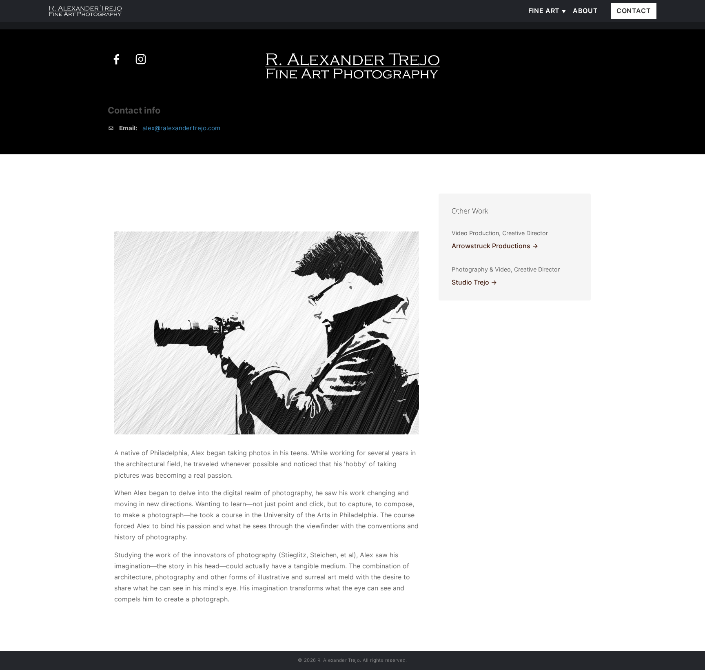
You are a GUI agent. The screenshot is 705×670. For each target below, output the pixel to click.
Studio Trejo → (474, 282)
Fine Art (544, 11)
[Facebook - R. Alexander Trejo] (116, 59)
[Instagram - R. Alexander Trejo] (140, 59)
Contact (633, 11)
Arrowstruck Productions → (495, 246)
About (585, 11)
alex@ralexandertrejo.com (181, 128)
